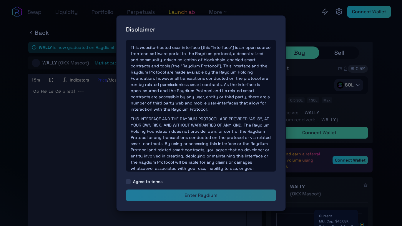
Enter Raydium (201, 195)
